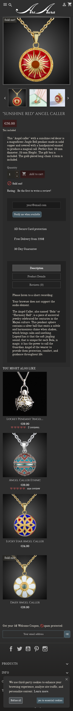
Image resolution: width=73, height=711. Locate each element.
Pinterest (36, 648)
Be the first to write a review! (34, 190)
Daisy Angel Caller (25, 602)
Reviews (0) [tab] (36, 284)
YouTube (28, 648)
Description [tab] (36, 268)
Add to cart (32, 173)
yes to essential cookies (50, 700)
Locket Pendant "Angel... (25, 419)
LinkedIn (53, 648)
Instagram (45, 648)
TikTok (62, 648)
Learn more (41, 691)
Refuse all (16, 700)
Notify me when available (27, 214)
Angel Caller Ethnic (25, 480)
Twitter (19, 648)
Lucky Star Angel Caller (25, 541)
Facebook (11, 648)
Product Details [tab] (36, 276)
